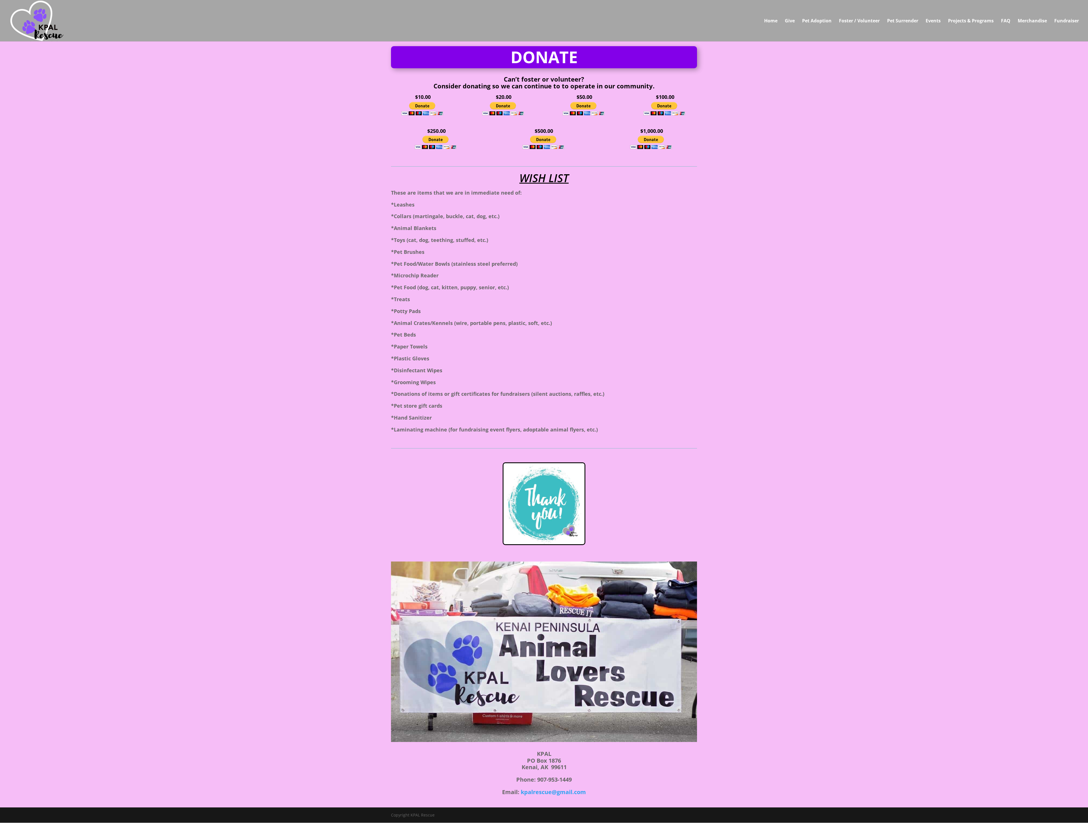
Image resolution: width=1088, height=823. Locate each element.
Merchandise (1032, 21)
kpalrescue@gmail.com (553, 792)
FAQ (1005, 21)
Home (770, 21)
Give (790, 21)
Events (933, 21)
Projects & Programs (971, 21)
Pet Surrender (902, 21)
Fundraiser (1066, 21)
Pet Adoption (817, 21)
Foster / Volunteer (859, 21)
